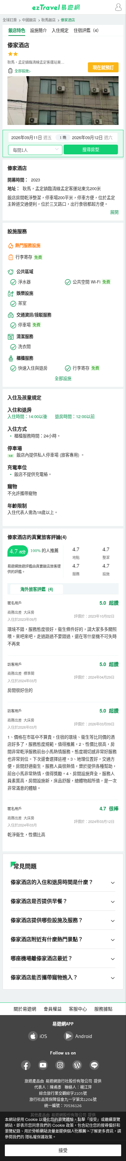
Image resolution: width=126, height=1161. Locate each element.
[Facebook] (26, 1065)
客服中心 (78, 1009)
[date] (35, 137)
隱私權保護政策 (38, 1136)
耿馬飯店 (48, 19)
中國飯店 (29, 19)
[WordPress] (77, 1065)
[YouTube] (43, 1065)
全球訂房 (10, 19)
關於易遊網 (25, 1009)
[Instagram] (60, 1065)
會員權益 (53, 1009)
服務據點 (103, 1009)
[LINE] (94, 1065)
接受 (63, 1150)
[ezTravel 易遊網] (63, 7)
